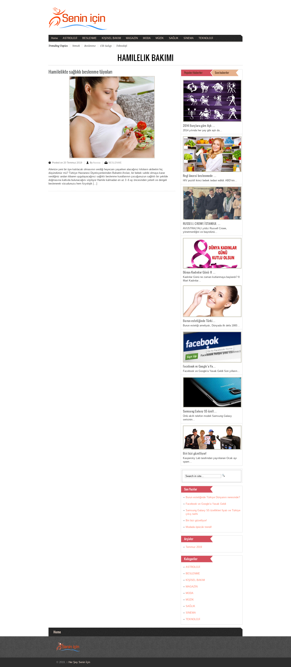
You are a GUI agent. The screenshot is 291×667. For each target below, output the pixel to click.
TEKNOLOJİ (206, 38)
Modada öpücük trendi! (199, 526)
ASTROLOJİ (70, 38)
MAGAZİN (132, 38)
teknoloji (121, 45)
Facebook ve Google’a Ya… (199, 366)
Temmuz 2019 (194, 546)
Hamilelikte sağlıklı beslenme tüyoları (80, 71)
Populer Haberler (193, 72)
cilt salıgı (106, 45)
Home (54, 38)
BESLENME (89, 38)
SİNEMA (189, 38)
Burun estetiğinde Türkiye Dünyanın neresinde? (213, 497)
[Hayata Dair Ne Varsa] (78, 27)
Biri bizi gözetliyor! (194, 453)
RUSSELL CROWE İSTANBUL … (202, 223)
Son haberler (222, 72)
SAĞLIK (173, 38)
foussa (96, 162)
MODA (147, 38)
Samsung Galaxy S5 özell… (200, 411)
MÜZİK (160, 38)
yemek (76, 45)
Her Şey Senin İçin (78, 662)
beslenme (90, 45)
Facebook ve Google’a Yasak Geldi (206, 503)
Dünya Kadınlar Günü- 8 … (199, 272)
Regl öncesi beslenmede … (199, 175)
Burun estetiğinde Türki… (199, 320)
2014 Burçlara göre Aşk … (199, 125)
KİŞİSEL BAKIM (111, 38)
